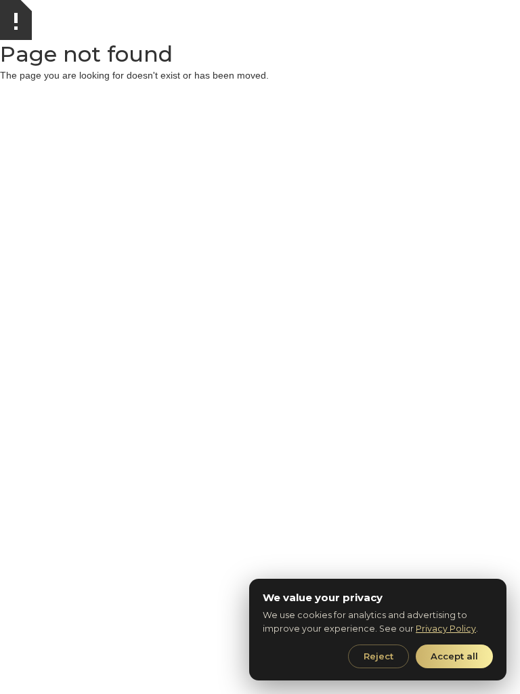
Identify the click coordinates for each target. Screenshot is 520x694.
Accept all (454, 656)
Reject (378, 656)
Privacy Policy (446, 629)
